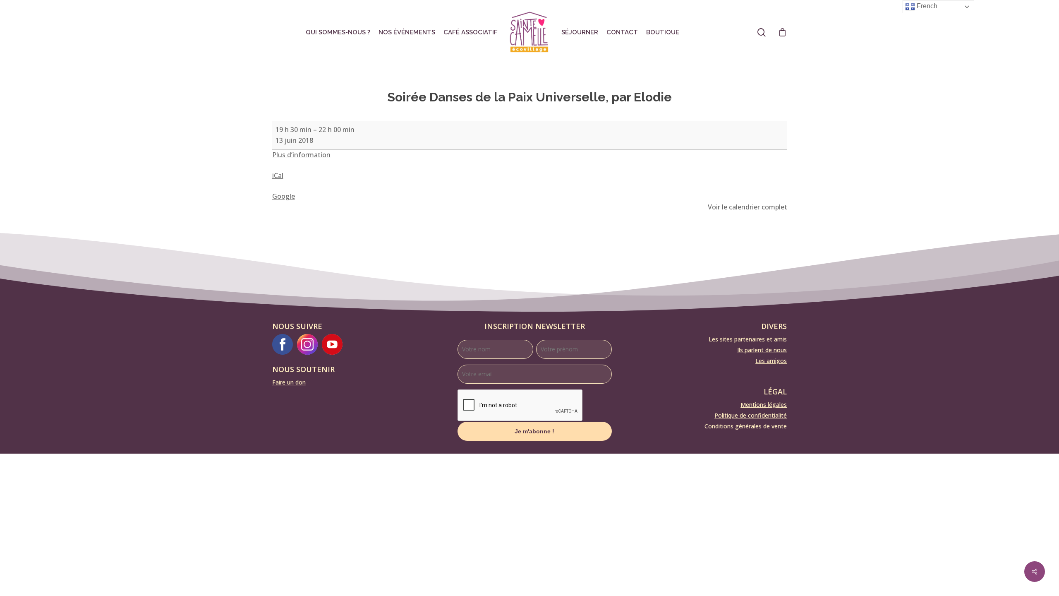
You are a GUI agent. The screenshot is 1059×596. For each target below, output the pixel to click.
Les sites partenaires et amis (748, 339)
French (926, 6)
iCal (277, 175)
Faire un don (289, 382)
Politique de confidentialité (750, 415)
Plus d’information (301, 154)
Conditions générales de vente (745, 426)
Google (283, 196)
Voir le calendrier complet (747, 206)
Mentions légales (763, 405)
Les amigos (771, 361)
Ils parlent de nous (762, 350)
